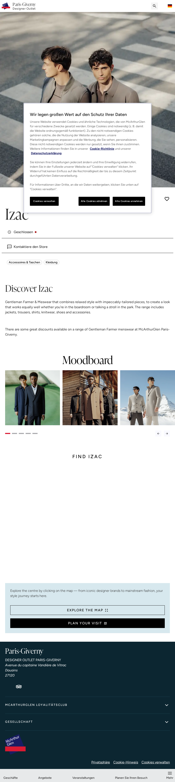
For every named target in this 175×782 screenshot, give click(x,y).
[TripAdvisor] (18, 686)
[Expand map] (87, 524)
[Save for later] (167, 199)
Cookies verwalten (155, 762)
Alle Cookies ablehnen (94, 201)
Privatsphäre (100, 762)
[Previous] (158, 434)
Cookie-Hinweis (125, 762)
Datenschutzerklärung (46, 153)
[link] (24, 6)
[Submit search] (154, 6)
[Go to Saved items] (163, 6)
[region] (87, 158)
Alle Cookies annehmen (129, 201)
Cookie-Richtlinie (102, 149)
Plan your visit (85, 623)
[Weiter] (167, 434)
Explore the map (85, 610)
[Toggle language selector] (169, 6)
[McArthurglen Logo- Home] (6, 6)
